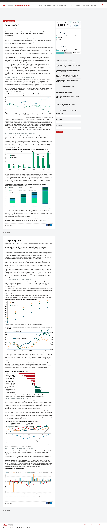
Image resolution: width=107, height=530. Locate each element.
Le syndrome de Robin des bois (64, 92)
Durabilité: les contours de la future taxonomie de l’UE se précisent (65, 105)
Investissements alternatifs (60, 5)
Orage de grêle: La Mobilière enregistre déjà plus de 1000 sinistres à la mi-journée (68, 71)
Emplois (78, 5)
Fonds (71, 5)
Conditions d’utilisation (88, 528)
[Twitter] (100, 1)
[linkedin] (51, 225)
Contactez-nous (100, 524)
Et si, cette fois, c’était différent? (65, 101)
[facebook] (47, 225)
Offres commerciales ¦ (89, 524)
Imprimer (9, 225)
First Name (59, 119)
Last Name (59, 125)
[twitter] (49, 225)
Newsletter (93, 1)
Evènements (85, 5)
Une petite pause (60, 89)
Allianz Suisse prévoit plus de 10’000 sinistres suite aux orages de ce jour (68, 66)
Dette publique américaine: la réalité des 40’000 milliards (67, 81)
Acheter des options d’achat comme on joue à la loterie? (68, 97)
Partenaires (47, 5)
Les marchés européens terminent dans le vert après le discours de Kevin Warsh (67, 76)
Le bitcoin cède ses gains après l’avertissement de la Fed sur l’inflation (66, 61)
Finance (40, 5)
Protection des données (99, 528)
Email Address (59, 113)
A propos (93, 5)
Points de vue (9, 21)
